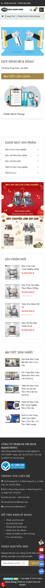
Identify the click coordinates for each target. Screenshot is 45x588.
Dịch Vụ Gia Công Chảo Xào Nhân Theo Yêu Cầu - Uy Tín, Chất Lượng (30, 419)
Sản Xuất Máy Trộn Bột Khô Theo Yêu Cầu (30, 362)
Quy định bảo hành (14, 523)
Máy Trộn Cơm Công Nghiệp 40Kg (30, 267)
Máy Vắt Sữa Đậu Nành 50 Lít (29, 324)
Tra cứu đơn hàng (14, 537)
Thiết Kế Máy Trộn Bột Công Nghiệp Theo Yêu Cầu (30, 405)
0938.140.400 (9, 497)
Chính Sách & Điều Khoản (28, 16)
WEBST (22, 585)
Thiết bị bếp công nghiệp (16, 167)
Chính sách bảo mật (15, 520)
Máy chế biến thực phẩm (16, 155)
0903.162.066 (24, 497)
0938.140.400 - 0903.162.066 (17, 3)
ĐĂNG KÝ (36, 563)
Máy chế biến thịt (13, 161)
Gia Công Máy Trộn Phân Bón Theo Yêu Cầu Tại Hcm (30, 375)
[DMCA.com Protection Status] (11, 578)
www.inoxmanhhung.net (14, 506)
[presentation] (6, 109)
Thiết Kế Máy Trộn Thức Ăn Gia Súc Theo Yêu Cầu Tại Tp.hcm (30, 390)
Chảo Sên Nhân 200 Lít (30, 305)
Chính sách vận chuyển (16, 530)
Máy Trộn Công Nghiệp (15, 149)
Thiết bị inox (10, 173)
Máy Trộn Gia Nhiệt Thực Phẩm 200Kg (30, 286)
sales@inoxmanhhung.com (16, 502)
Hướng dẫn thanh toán (16, 527)
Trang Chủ (9, 16)
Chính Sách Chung (13, 113)
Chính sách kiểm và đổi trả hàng (20, 533)
